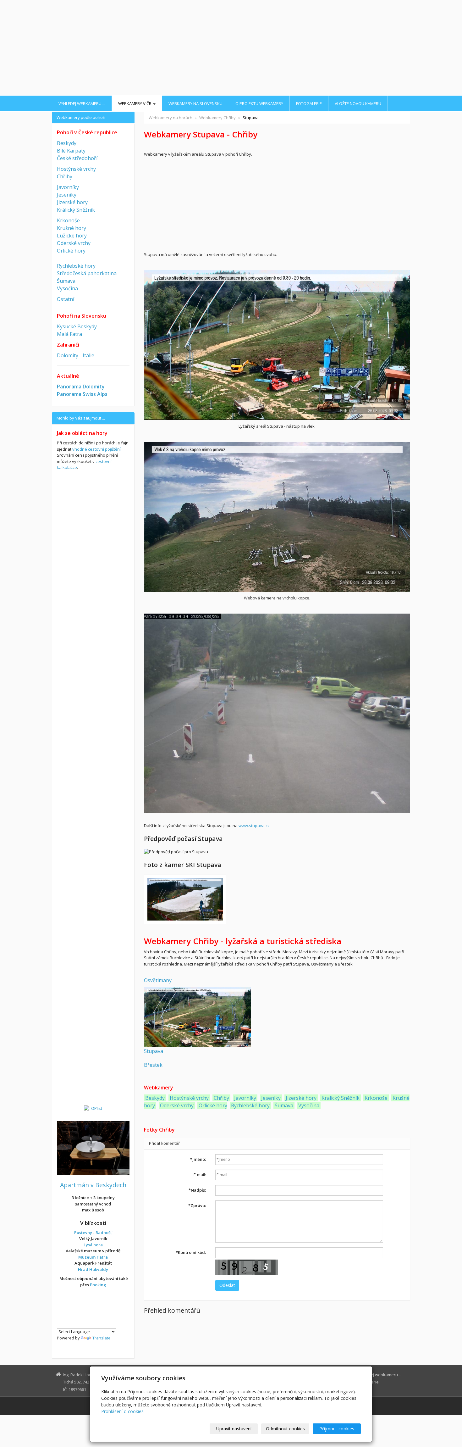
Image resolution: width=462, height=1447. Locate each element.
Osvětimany (158, 980)
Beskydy (155, 1097)
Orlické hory (213, 1105)
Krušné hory (71, 228)
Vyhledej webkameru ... (81, 103)
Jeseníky (271, 1097)
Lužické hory (72, 235)
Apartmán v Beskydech (93, 1185)
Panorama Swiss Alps (82, 394)
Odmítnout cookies (285, 1429)
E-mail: (200, 1174)
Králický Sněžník (76, 209)
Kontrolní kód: (191, 1252)
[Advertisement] (231, 48)
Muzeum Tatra (93, 1257)
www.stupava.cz (254, 825)
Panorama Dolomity (81, 386)
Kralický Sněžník (341, 1097)
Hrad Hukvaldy (93, 1269)
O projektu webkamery (259, 103)
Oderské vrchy (177, 1105)
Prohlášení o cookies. (123, 1411)
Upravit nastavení (233, 1429)
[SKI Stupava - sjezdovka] (185, 899)
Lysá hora (93, 1245)
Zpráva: (197, 1205)
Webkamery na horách (170, 117)
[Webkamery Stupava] (197, 1017)
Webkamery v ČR (135, 103)
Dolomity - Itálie (75, 355)
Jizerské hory (301, 1097)
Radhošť (104, 1232)
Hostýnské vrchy (188, 1097)
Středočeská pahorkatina (87, 273)
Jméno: (198, 1159)
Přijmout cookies (336, 1429)
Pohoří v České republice (87, 132)
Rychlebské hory (250, 1105)
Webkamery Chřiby (217, 117)
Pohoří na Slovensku (81, 315)
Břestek (153, 1064)
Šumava (284, 1105)
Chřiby (221, 1097)
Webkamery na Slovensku (195, 103)
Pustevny (83, 1232)
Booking (98, 1285)
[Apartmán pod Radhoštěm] (93, 1147)
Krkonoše (376, 1097)
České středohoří (77, 158)
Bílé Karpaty (71, 150)
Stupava (153, 1051)
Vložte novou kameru (358, 103)
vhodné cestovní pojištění (96, 449)
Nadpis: (197, 1190)
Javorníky (245, 1097)
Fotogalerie (309, 103)
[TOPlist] (93, 1108)
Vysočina (308, 1105)
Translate (101, 1338)
